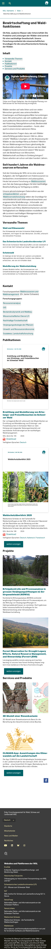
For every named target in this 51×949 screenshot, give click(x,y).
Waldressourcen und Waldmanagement (20, 293)
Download (11, 439)
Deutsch (23, 442)
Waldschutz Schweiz (12, 917)
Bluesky (18, 845)
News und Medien (11, 836)
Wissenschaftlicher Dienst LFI (16, 316)
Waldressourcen (38, 182)
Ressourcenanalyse (12, 303)
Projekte (8, 66)
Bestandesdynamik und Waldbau (17, 312)
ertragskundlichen (11, 194)
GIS (4, 308)
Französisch (40, 538)
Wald (19, 11)
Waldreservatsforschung (14, 197)
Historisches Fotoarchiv (13, 876)
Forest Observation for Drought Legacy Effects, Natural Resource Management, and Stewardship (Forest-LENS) (24, 654)
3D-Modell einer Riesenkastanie (20, 716)
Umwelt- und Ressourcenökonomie (18, 329)
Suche (10, 3)
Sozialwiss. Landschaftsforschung (18, 334)
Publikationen (11, 64)
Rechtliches (8, 841)
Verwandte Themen (13, 59)
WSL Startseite (8, 11)
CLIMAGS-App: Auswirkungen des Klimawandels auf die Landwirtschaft (25, 754)
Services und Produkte (15, 69)
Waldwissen (8, 926)
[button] (46, 780)
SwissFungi (8, 900)
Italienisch (31, 538)
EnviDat (7, 867)
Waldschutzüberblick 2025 (17, 515)
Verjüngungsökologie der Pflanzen (18, 325)
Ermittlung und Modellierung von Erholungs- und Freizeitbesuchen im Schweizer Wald (24, 415)
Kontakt (8, 61)
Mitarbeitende (9, 831)
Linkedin (12, 845)
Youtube (5, 845)
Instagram (24, 845)
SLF (5, 853)
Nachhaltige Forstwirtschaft (15, 321)
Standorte (8, 826)
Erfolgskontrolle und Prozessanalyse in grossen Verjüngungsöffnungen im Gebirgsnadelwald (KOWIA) (24, 592)
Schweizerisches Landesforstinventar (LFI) (20, 885)
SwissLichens (9, 909)
